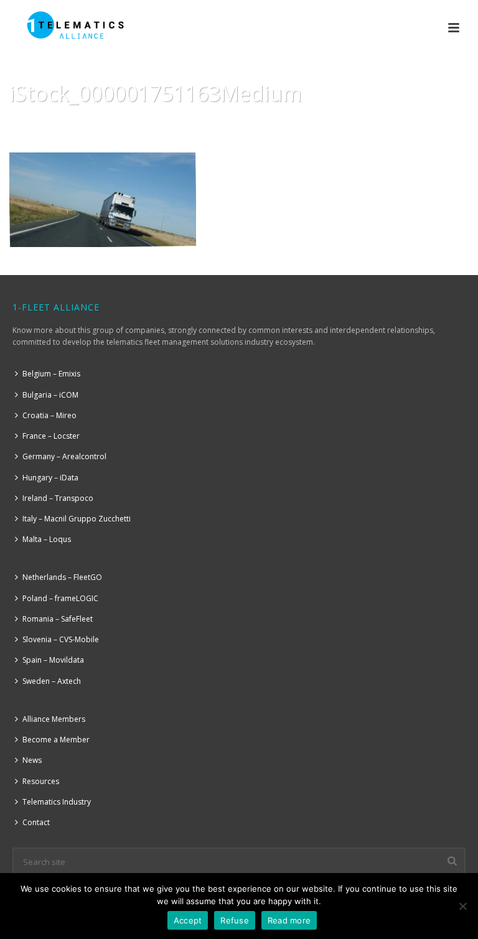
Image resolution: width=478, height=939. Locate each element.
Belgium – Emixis (51, 373)
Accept (188, 920)
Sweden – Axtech (51, 681)
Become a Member (56, 739)
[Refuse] (462, 906)
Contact (36, 822)
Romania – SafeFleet (57, 619)
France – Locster (51, 436)
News (32, 760)
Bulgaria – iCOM (50, 395)
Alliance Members (53, 719)
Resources (40, 781)
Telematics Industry (56, 802)
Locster (319, 125)
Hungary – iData (50, 477)
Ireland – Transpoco (57, 498)
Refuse (234, 920)
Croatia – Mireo (49, 415)
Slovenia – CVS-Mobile (60, 639)
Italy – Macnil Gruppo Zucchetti (76, 518)
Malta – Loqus (46, 539)
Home (282, 125)
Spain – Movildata (53, 660)
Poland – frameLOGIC (60, 598)
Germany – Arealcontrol (64, 456)
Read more (289, 920)
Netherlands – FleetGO (62, 577)
